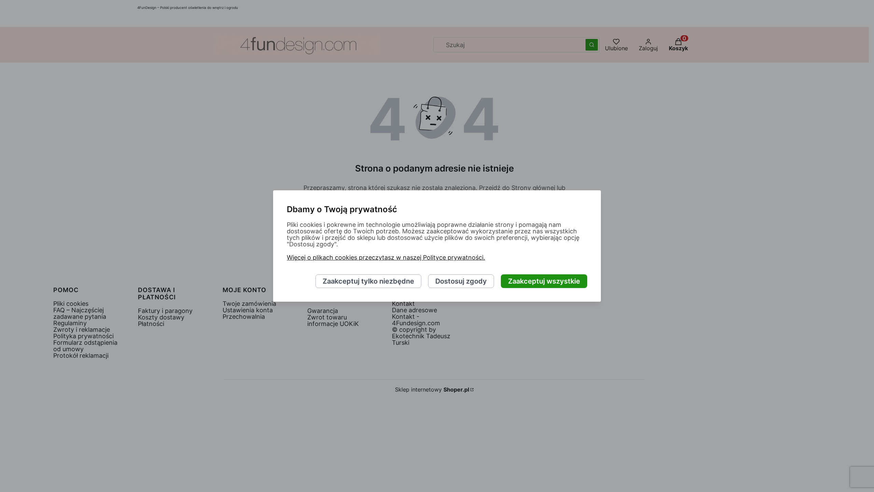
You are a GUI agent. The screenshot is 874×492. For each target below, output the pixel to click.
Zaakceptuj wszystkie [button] (544, 281)
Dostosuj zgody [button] (461, 281)
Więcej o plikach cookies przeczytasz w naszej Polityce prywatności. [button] (386, 257)
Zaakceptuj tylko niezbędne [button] (368, 281)
